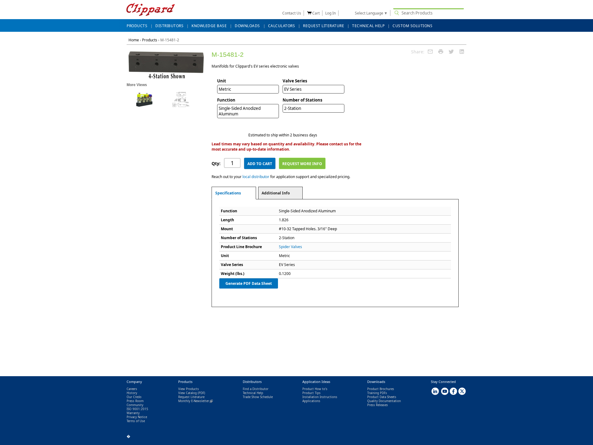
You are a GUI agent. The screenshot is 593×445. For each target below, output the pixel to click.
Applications (311, 401)
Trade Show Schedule (258, 397)
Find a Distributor (255, 389)
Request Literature (191, 397)
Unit (221, 81)
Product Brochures (380, 389)
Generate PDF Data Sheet (248, 283)
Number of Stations (302, 100)
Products (149, 40)
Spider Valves (290, 246)
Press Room (135, 401)
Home (133, 40)
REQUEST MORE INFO (302, 163)
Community (135, 405)
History (132, 393)
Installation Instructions (319, 397)
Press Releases (377, 405)
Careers (132, 389)
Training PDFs (377, 393)
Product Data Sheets (381, 397)
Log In (330, 13)
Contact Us (291, 13)
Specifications (228, 193)
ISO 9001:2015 (137, 409)
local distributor (255, 176)
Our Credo (134, 397)
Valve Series (295, 81)
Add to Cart (259, 163)
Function (226, 100)
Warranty (133, 413)
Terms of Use (136, 421)
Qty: (216, 163)
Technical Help (253, 393)
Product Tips (311, 393)
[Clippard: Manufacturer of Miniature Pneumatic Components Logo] (150, 10)
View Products (188, 389)
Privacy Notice (137, 417)
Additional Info (276, 193)
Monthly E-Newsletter (195, 401)
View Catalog (187, 393)
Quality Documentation (384, 401)
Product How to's (314, 389)
